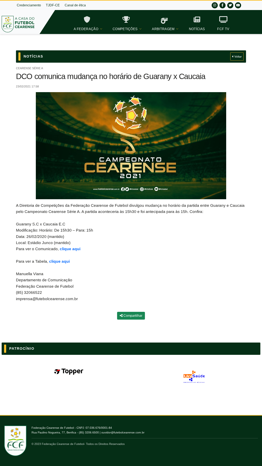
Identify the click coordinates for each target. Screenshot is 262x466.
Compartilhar (132, 315)
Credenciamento (29, 5)
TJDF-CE (53, 5)
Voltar (238, 56)
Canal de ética (75, 5)
